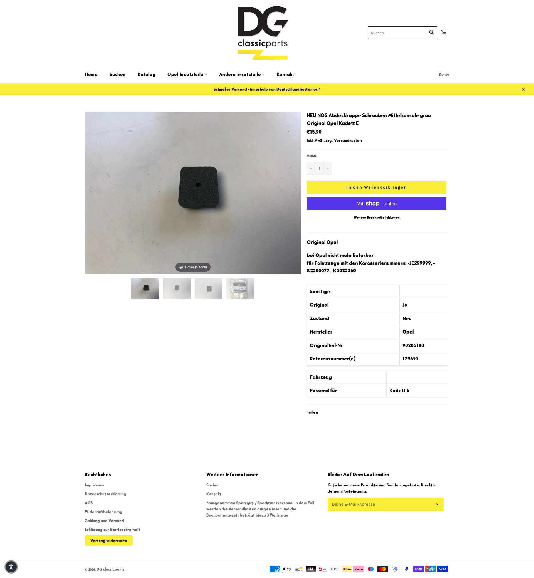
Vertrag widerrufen (108, 540)
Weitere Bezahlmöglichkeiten (377, 217)
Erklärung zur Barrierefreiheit (112, 529)
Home (91, 74)
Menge (312, 156)
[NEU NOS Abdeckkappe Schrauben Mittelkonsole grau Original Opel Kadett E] (145, 288)
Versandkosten (348, 140)
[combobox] (402, 32)
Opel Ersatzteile (186, 74)
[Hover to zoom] (193, 192)
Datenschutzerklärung (105, 494)
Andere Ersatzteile (240, 74)
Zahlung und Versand (104, 520)
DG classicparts (111, 569)
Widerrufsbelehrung (103, 511)
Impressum (94, 485)
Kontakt (285, 74)
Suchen (118, 74)
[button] (11, 567)
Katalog (146, 74)
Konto (444, 74)
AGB (89, 502)
